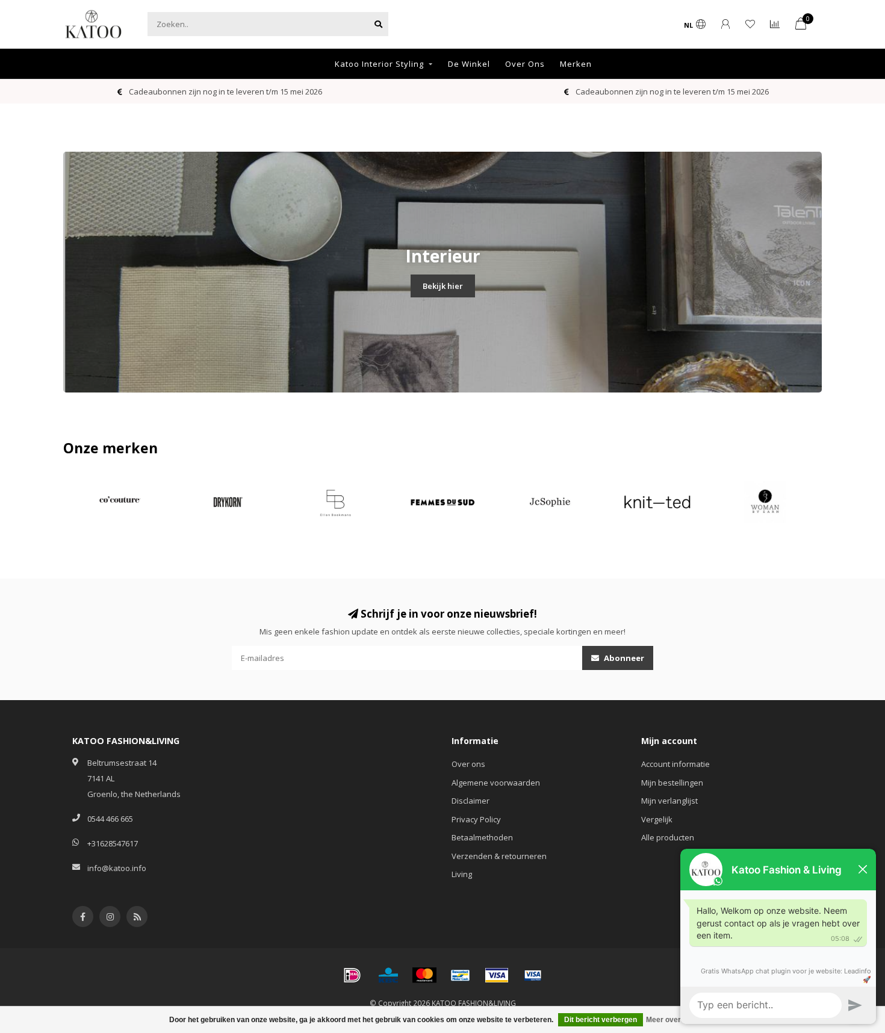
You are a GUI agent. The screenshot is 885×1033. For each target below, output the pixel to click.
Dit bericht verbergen (600, 1020)
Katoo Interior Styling (379, 63)
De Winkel (469, 63)
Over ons (468, 763)
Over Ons (525, 63)
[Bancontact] (461, 975)
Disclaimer (470, 800)
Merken (576, 63)
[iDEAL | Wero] (352, 975)
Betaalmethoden (482, 837)
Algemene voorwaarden (496, 782)
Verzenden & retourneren (499, 856)
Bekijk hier (443, 286)
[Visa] (497, 975)
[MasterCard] (424, 975)
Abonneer (623, 658)
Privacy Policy (476, 819)
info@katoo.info (116, 868)
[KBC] (388, 975)
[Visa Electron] (533, 975)
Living (462, 874)
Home (307, 63)
